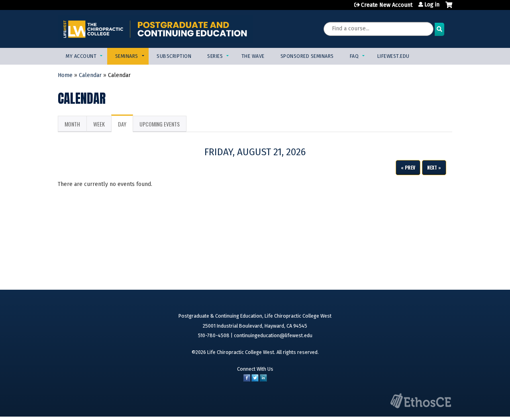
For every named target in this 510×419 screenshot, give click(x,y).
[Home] (155, 29)
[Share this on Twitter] (255, 380)
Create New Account (386, 5)
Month (72, 124)
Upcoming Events (159, 124)
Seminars (126, 56)
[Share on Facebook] (246, 380)
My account (81, 56)
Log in (431, 5)
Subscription (174, 56)
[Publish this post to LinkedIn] (263, 380)
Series (215, 56)
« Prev (408, 167)
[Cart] (448, 8)
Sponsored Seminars (307, 56)
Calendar (90, 75)
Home (65, 75)
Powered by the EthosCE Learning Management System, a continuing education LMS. (420, 400)
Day (125, 126)
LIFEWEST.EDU (393, 56)
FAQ (354, 56)
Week (99, 124)
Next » (434, 167)
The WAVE (253, 56)
